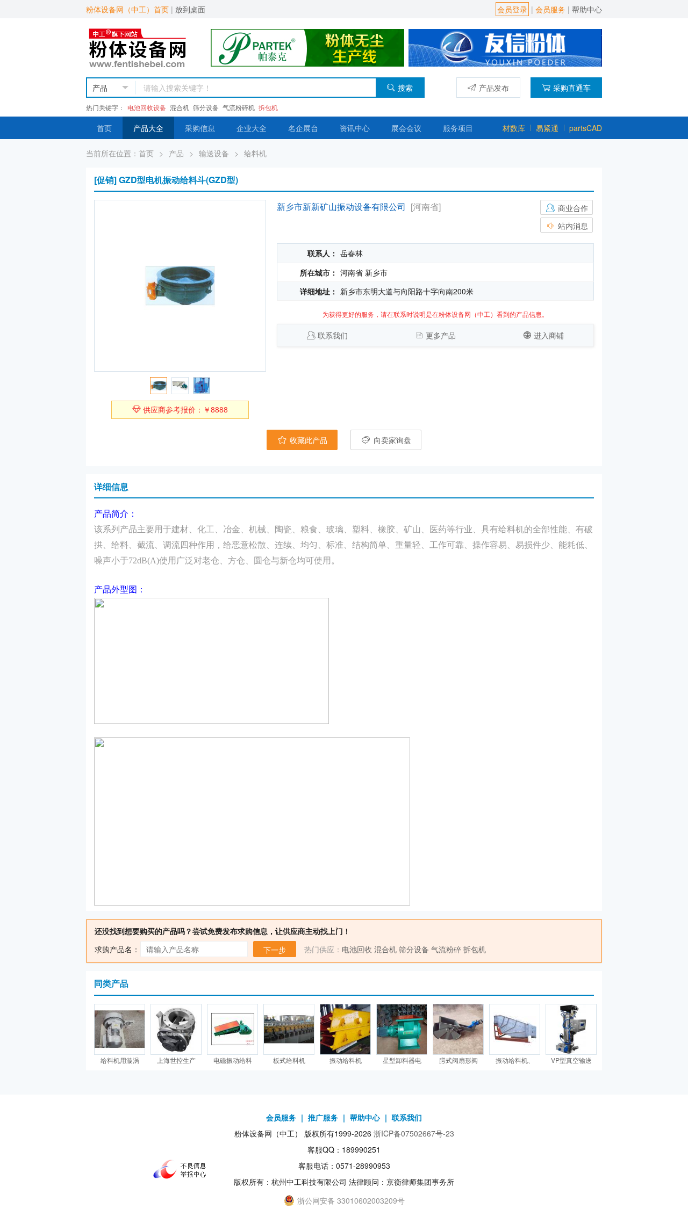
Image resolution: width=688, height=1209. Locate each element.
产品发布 (494, 87)
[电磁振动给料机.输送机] (232, 1029)
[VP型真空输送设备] (571, 1029)
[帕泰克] (307, 46)
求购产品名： (117, 949)
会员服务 (550, 9)
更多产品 (441, 335)
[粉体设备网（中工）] (138, 46)
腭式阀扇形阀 (458, 1060)
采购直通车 (572, 87)
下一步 (274, 949)
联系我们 (333, 335)
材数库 (514, 127)
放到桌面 (190, 9)
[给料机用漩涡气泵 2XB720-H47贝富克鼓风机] (119, 1029)
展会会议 (406, 127)
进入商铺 (549, 335)
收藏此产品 (307, 440)
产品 (176, 153)
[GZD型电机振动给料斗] (180, 285)
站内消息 (572, 225)
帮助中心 (587, 9)
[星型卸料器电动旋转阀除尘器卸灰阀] (401, 1029)
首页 (104, 127)
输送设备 (214, 153)
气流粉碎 (446, 949)
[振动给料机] (345, 1029)
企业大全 (251, 127)
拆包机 (268, 107)
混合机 (179, 107)
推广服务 (323, 1117)
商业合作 (572, 207)
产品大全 (148, 127)
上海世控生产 (176, 1060)
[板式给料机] (288, 1029)
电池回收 (357, 949)
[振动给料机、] (514, 1029)
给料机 (255, 153)
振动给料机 (345, 1060)
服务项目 (458, 127)
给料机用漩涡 (120, 1060)
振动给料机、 (515, 1060)
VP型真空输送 (571, 1060)
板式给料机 (289, 1060)
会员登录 (512, 9)
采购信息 (200, 127)
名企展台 (303, 127)
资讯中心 (355, 127)
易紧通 (547, 127)
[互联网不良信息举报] (182, 1169)
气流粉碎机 (239, 107)
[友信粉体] (505, 46)
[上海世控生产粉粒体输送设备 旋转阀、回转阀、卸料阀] (176, 1029)
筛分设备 (206, 107)
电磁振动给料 (232, 1060)
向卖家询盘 (391, 440)
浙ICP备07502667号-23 (414, 1133)
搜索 (405, 87)
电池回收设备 (146, 107)
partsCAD (585, 127)
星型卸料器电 (402, 1060)
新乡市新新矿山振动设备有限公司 (341, 206)
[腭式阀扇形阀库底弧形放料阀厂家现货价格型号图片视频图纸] (458, 1029)
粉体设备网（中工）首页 (127, 9)
